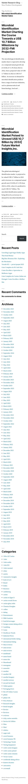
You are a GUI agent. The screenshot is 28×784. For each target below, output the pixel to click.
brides (5, 586)
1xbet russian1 (8, 568)
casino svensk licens (10, 600)
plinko (5, 695)
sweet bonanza (8, 736)
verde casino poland (9, 751)
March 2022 (7, 441)
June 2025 (6, 327)
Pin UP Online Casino (10, 692)
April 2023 (6, 403)
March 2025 (7, 335)
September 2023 (8, 388)
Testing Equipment (9, 745)
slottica (5, 730)
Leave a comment (8, 114)
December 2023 (8, 380)
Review (5, 709)
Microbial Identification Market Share (12, 222)
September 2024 (8, 353)
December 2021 (8, 450)
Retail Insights (8, 707)
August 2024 (7, 356)
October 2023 (7, 386)
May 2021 (6, 456)
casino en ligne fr (9, 598)
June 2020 (6, 483)
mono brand (7, 656)
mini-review (7, 648)
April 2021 (6, 459)
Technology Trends (9, 742)
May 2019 (6, 521)
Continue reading (8, 94)
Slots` (5, 727)
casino (5, 595)
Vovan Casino (7, 757)
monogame (7, 665)
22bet (5, 571)
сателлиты (7, 766)
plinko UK (6, 698)
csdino (5, 609)
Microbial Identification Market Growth (12, 108)
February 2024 (8, 374)
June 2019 (6, 518)
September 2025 (8, 318)
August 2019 (7, 512)
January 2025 (7, 341)
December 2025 (8, 309)
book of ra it (7, 580)
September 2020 (8, 477)
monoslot (6, 668)
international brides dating (11, 639)
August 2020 (7, 480)
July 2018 (6, 542)
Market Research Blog (11, 3)
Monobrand (7, 662)
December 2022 (8, 415)
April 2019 (6, 524)
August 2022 (7, 427)
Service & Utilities (9, 721)
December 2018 (8, 536)
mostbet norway (8, 680)
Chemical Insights (9, 606)
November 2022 (8, 418)
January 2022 (7, 447)
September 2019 (8, 509)
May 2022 (6, 436)
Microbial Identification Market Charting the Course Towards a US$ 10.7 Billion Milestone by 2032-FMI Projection (12, 38)
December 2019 (8, 500)
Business (6, 589)
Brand (5, 583)
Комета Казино (8, 763)
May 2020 (6, 486)
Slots (5, 724)
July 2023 (6, 394)
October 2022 (7, 421)
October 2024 (7, 350)
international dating (9, 642)
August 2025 (7, 321)
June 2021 (6, 453)
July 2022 (6, 430)
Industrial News (8, 636)
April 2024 (6, 368)
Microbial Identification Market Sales (12, 110)
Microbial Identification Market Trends (12, 112)
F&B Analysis (8, 618)
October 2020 (7, 474)
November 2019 (8, 503)
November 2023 (8, 383)
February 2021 (8, 465)
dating (5, 612)
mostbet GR (7, 674)
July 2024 (6, 359)
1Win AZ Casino (8, 556)
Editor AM (6, 102)
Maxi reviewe (7, 645)
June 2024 (6, 362)
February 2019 (8, 530)
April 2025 (6, 332)
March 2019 (7, 527)
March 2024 (7, 371)
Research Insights (9, 704)
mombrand (6, 654)
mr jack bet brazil (9, 683)
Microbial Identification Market (11, 106)
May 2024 (6, 365)
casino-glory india (9, 603)
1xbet (5, 559)
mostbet (6, 671)
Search (4, 234)
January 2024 (7, 377)
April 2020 (6, 489)
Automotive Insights (10, 577)
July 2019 (6, 515)
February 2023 (8, 409)
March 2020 (7, 492)
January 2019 (7, 533)
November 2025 (8, 312)
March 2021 (7, 462)
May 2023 (6, 400)
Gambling (6, 627)
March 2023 (7, 406)
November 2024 (8, 347)
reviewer (6, 715)
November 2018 (8, 539)
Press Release (7, 701)
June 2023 (6, 397)
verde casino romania (10, 754)
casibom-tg (7, 592)
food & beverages (9, 621)
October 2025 (7, 315)
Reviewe (6, 712)
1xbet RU (6, 565)
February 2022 (8, 444)
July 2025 (6, 324)
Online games (7, 686)
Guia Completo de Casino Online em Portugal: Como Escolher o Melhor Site (14, 279)
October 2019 (7, 506)
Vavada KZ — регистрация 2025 (13, 264)
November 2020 (8, 471)
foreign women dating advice (12, 624)
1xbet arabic (7, 562)
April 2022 (6, 439)
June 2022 (6, 433)
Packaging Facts (8, 689)
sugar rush (6, 733)
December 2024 (8, 344)
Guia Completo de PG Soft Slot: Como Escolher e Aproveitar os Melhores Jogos (12, 270)
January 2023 (7, 412)
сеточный (6, 768)
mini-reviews (7, 651)
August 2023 (7, 391)
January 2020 (7, 497)
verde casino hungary (10, 748)
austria (5, 574)
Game (5, 630)
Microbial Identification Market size (11, 224)
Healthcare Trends (8, 104)
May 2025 (6, 330)
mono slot (6, 659)
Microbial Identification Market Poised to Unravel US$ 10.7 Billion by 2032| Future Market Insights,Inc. (13, 138)
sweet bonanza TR (9, 739)
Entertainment (8, 615)
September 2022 (8, 424)
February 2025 (8, 338)
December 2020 (8, 468)
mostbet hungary (8, 677)
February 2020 (8, 495)
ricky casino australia (10, 718)
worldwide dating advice (11, 760)
